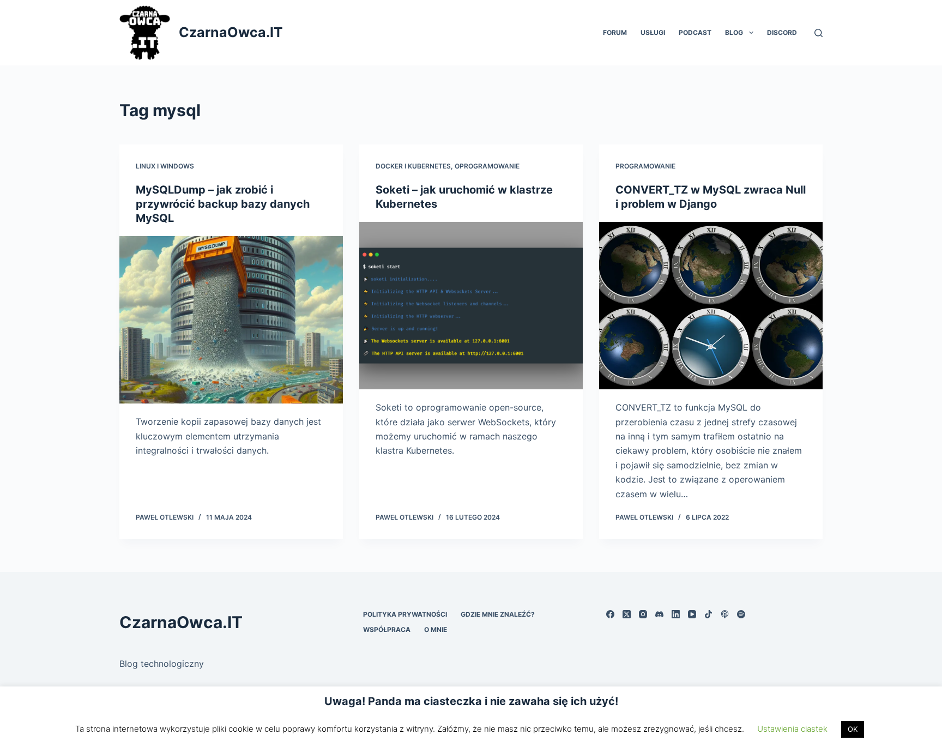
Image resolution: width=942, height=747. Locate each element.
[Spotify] (741, 614)
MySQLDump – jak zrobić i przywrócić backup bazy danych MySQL (223, 204)
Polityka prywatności (405, 614)
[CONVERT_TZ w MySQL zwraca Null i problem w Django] (711, 306)
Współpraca (386, 629)
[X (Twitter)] (627, 614)
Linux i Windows (165, 166)
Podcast (695, 32)
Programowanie (645, 166)
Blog (734, 32)
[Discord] (659, 614)
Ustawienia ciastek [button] (792, 729)
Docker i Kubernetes (413, 166)
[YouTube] (692, 614)
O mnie (435, 629)
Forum (615, 32)
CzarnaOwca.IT (231, 32)
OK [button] (853, 729)
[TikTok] (708, 614)
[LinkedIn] (676, 614)
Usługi (653, 32)
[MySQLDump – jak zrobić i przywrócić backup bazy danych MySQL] (231, 320)
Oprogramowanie (487, 166)
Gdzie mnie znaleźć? (498, 614)
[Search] (818, 33)
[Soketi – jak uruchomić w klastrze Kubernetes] (471, 306)
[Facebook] (610, 614)
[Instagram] (643, 614)
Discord (782, 32)
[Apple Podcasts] (725, 614)
